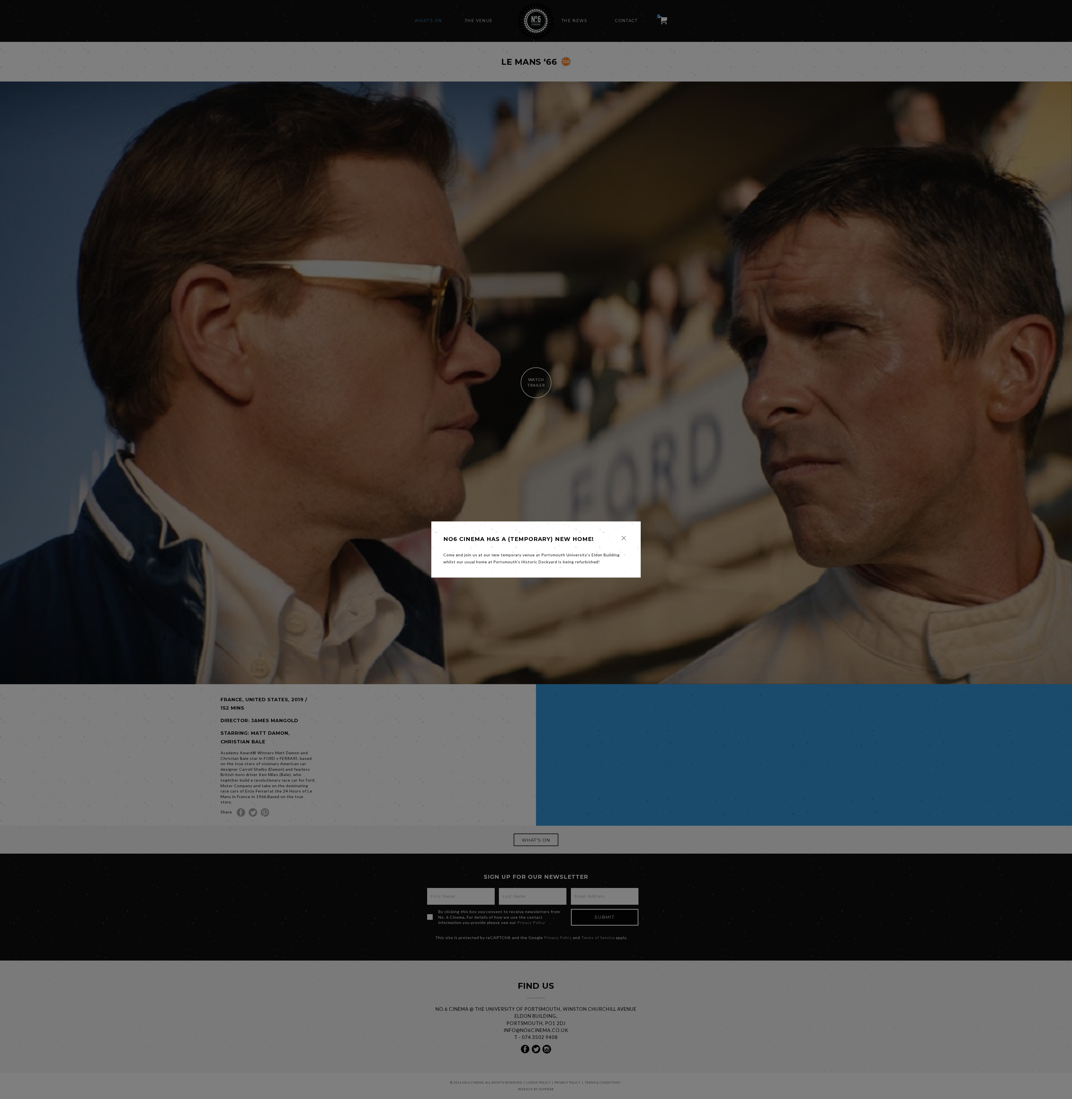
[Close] (624, 538)
